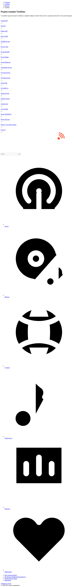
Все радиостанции (11, 575)
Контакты (8, 580)
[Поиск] (20, 154)
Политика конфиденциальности (15, 577)
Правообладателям (11, 578)
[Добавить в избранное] (1, 33)
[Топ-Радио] (37, 152)
